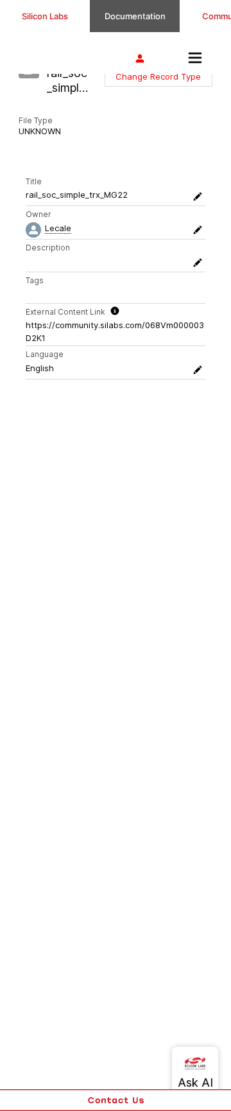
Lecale (58, 228)
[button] (158, 76)
